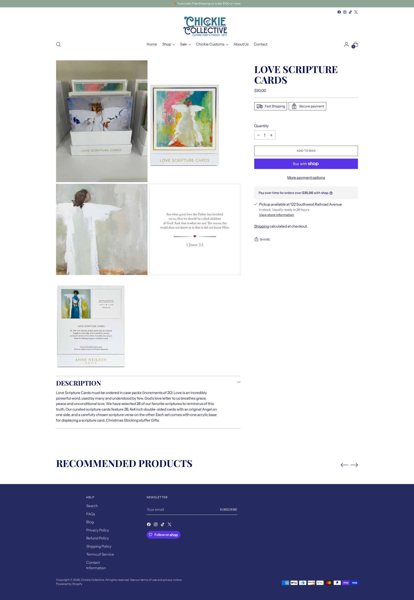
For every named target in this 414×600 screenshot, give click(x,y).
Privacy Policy (97, 530)
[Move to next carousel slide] (354, 465)
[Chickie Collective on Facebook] (339, 12)
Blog (90, 522)
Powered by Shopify (69, 584)
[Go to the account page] (346, 44)
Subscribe (228, 509)
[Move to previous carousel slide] (344, 465)
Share (265, 239)
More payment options (306, 177)
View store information (276, 215)
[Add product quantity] (271, 135)
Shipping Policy (98, 546)
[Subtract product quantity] (258, 135)
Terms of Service (100, 554)
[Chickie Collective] (207, 26)
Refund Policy (97, 538)
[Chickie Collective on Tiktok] (350, 12)
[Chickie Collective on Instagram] (345, 12)
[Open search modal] (58, 44)
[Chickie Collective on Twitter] (356, 12)
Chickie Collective (92, 579)
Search (92, 506)
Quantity (261, 126)
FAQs (90, 514)
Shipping (261, 226)
